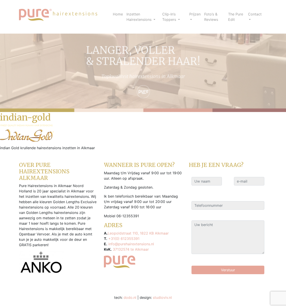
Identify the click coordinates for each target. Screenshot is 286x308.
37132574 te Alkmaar (130, 249)
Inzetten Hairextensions (139, 17)
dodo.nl (130, 297)
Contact (255, 14)
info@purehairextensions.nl (130, 244)
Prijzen (195, 14)
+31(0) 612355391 (123, 238)
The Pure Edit (235, 17)
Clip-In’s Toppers (169, 17)
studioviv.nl (162, 297)
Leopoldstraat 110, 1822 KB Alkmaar (138, 233)
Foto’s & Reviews (211, 17)
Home (118, 14)
